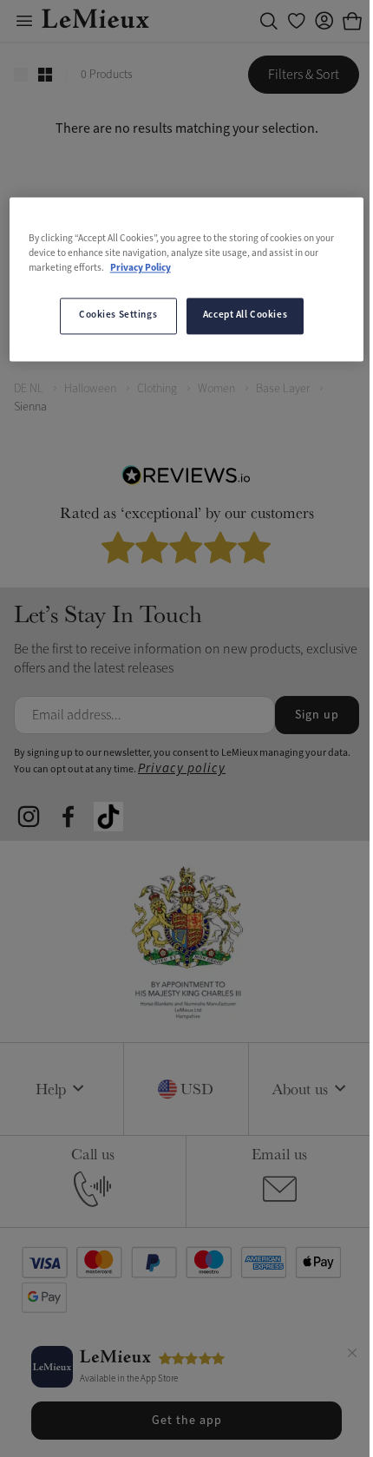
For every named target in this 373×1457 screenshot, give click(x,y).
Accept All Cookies (245, 315)
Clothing (157, 388)
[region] (187, 279)
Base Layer (283, 388)
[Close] (352, 1355)
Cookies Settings (118, 315)
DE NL (28, 388)
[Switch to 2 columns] (45, 75)
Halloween (90, 388)
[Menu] (24, 21)
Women (216, 388)
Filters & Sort (303, 74)
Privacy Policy (140, 268)
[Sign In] (324, 20)
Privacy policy (182, 768)
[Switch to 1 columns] (21, 75)
